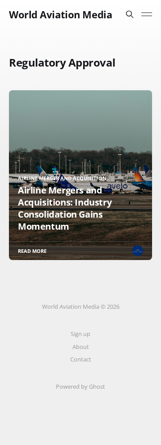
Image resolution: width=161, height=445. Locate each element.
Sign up (80, 334)
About (80, 347)
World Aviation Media (60, 14)
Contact (80, 359)
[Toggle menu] (146, 14)
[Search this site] (129, 14)
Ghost (97, 386)
